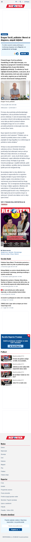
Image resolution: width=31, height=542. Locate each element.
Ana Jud (4, 104)
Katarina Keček (5, 286)
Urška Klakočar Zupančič (7, 276)
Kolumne (3, 461)
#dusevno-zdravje (5, 254)
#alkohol (16, 254)
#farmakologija (18, 252)
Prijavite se (14, 530)
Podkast (3, 471)
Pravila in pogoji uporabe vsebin (9, 496)
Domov (3, 447)
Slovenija (4, 34)
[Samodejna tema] (16, 2)
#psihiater (11, 252)
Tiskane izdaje (5, 475)
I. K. (3, 307)
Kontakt (3, 486)
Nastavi (23, 54)
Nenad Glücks (5, 266)
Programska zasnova (6, 490)
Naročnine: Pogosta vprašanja (9, 500)
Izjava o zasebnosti (6, 503)
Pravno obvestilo (5, 493)
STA (3, 300)
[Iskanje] (20, 1)
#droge (12, 254)
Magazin (3, 464)
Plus (2, 468)
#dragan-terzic (4, 252)
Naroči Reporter (16, 346)
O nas (2, 483)
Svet (2, 458)
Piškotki (3, 507)
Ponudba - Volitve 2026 (7, 510)
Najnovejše (4, 451)
